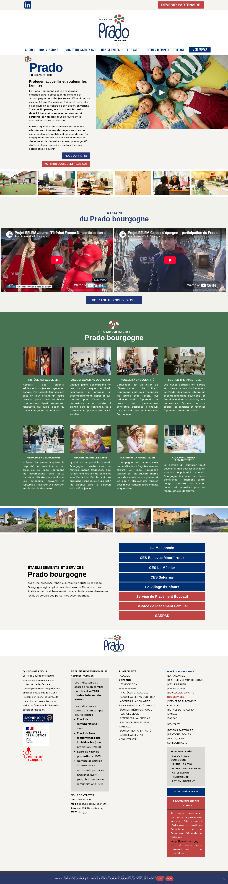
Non (169, 878)
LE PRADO (133, 50)
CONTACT (179, 50)
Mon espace (200, 50)
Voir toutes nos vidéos (113, 300)
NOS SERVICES (110, 50)
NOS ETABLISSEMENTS (80, 50)
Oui (160, 878)
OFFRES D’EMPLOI (158, 50)
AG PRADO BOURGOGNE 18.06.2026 (66, 163)
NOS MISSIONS (48, 50)
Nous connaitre (76, 155)
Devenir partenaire (180, 5)
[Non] (223, 878)
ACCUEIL (30, 50)
